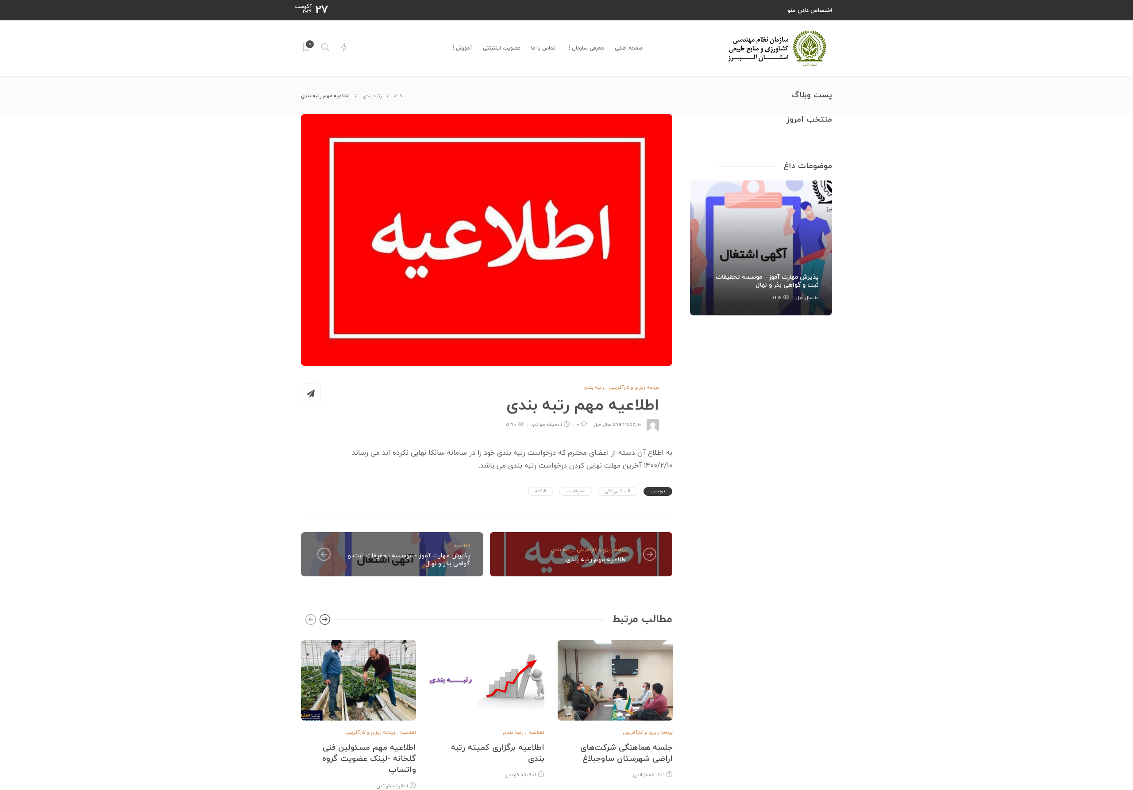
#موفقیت (575, 491)
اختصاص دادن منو (809, 11)
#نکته (540, 491)
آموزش (464, 48)
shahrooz (624, 424)
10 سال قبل (807, 297)
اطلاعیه (462, 545)
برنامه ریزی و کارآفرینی (634, 387)
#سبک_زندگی (617, 491)
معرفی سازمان (588, 48)
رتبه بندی (372, 96)
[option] (358, 713)
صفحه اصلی (629, 48)
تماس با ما (543, 48)
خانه (398, 96)
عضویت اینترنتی (501, 48)
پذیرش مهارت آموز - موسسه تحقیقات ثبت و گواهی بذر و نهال (409, 560)
